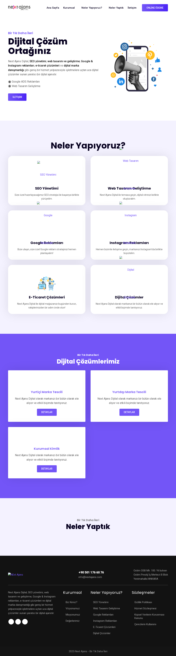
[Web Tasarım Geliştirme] (129, 174)
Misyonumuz (73, 614)
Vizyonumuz (73, 608)
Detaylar (46, 412)
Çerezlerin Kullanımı (145, 624)
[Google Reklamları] (47, 229)
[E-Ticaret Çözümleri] (47, 283)
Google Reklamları (103, 614)
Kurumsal (69, 7)
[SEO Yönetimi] (46, 175)
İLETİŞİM (17, 97)
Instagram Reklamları (105, 620)
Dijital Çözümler (102, 633)
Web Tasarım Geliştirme (106, 608)
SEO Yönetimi (100, 602)
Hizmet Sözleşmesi (145, 608)
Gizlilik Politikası (143, 602)
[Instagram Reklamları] (129, 229)
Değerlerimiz (73, 620)
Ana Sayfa (53, 7)
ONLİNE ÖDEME (154, 7)
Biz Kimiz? (71, 602)
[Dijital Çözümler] (129, 283)
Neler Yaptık (116, 7)
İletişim (132, 7)
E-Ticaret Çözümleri (104, 627)
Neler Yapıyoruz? (91, 7)
